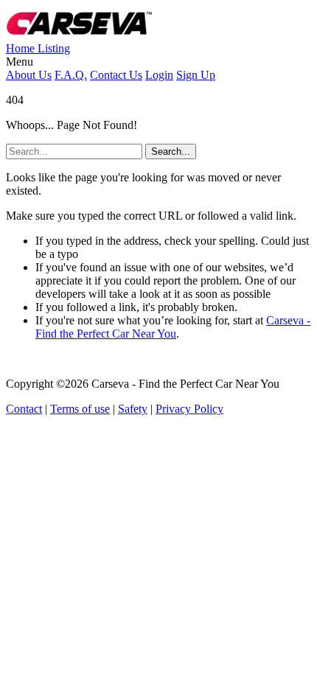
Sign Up (195, 75)
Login (159, 75)
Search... (170, 151)
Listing (54, 48)
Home (22, 48)
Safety (132, 408)
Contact (24, 408)
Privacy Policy (189, 408)
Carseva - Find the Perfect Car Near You (172, 327)
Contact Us (116, 75)
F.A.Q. (71, 75)
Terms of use (80, 408)
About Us (29, 75)
